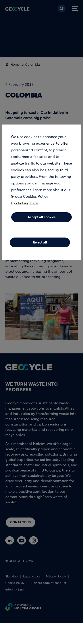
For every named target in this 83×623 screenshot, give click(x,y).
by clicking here (24, 203)
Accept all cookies (42, 217)
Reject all (40, 242)
